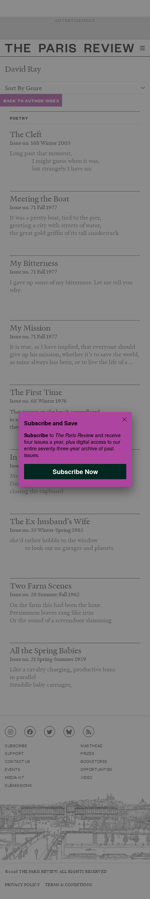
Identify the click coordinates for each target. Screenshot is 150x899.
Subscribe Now (75, 471)
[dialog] (75, 449)
